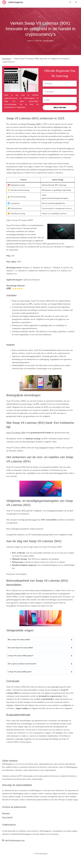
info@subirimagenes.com (15, 840)
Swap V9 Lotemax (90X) (31, 124)
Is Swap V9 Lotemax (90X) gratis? (20, 672)
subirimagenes (15, 2)
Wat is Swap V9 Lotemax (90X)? (19, 639)
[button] (70, 2)
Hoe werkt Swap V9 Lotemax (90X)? (20, 648)
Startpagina (6, 59)
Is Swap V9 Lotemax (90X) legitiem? (20, 655)
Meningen (6, 813)
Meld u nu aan (60, 107)
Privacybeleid (7, 817)
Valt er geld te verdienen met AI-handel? (22, 664)
